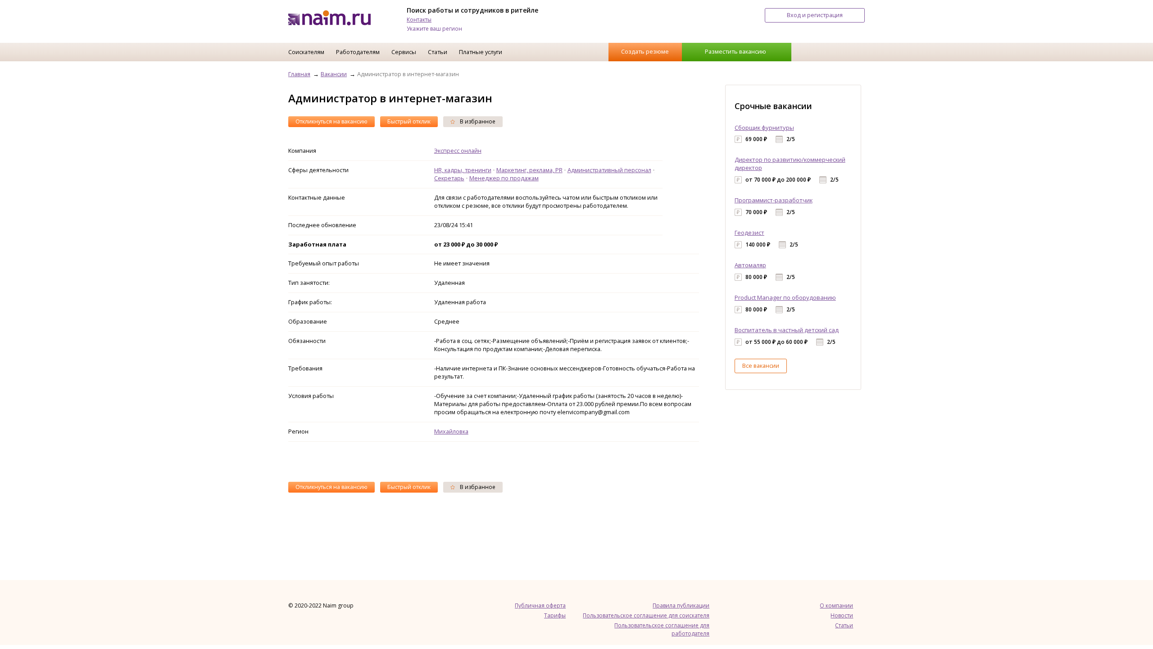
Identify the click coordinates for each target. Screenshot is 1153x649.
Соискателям (306, 52)
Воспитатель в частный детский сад (787, 330)
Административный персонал (609, 170)
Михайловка (451, 431)
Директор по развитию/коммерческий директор (790, 163)
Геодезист (749, 233)
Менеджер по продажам (504, 178)
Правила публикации (681, 605)
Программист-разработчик (774, 200)
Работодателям (358, 52)
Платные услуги (480, 52)
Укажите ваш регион (434, 28)
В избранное (476, 121)
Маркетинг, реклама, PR (529, 170)
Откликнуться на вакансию (331, 121)
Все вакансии (760, 365)
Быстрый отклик (409, 121)
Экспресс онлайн (457, 150)
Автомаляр (750, 265)
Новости (842, 615)
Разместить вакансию (735, 51)
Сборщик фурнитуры (764, 127)
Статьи (437, 52)
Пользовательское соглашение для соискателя (646, 615)
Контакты (419, 19)
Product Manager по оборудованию (785, 297)
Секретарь (449, 178)
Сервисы (403, 52)
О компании (836, 605)
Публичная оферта (540, 605)
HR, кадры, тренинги (462, 170)
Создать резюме (645, 51)
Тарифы (555, 615)
